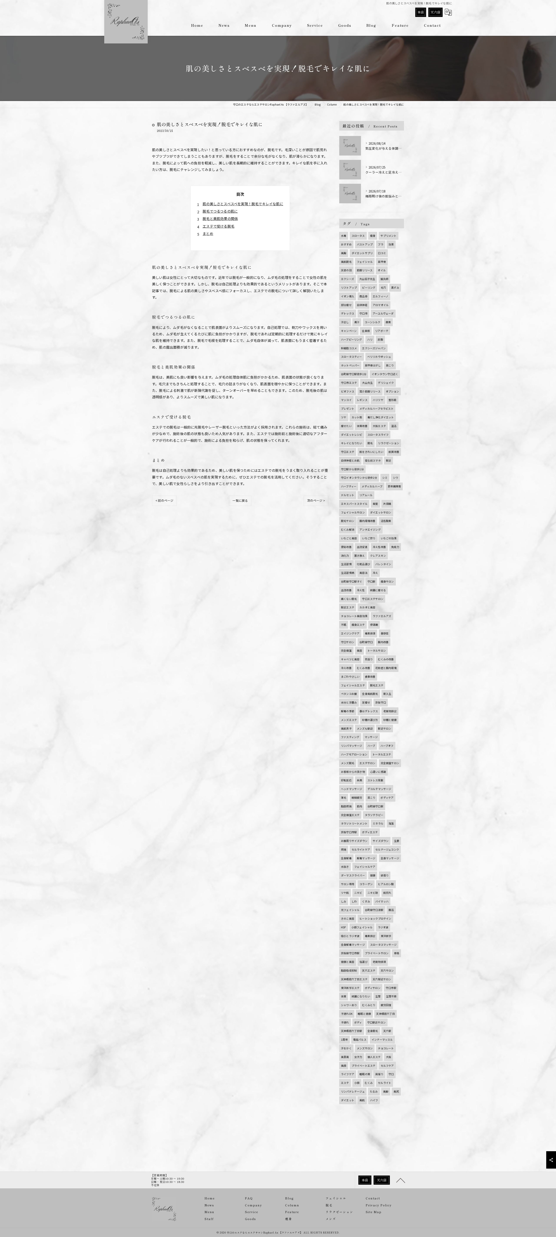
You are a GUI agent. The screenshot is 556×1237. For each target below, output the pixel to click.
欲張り (385, 875)
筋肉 (359, 806)
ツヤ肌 (345, 892)
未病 (359, 780)
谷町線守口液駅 (374, 910)
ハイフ (374, 1100)
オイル (382, 270)
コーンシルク (372, 322)
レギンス (362, 400)
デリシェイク (386, 382)
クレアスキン (378, 555)
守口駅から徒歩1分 (352, 469)
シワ (395, 477)
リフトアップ (349, 287)
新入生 (387, 694)
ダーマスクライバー (353, 875)
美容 (359, 650)
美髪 (375, 503)
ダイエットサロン (380, 512)
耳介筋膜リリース (370, 391)
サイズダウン (381, 841)
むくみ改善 (363, 668)
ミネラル (378, 823)
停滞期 (374, 624)
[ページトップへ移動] (400, 1180)
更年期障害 (394, 486)
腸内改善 (383, 642)
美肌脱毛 (346, 261)
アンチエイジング (370, 529)
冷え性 (361, 590)
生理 (378, 996)
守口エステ (347, 452)
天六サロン (387, 970)
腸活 (391, 910)
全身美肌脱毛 (370, 694)
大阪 (388, 1057)
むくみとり (368, 1005)
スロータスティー (351, 356)
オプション (392, 391)
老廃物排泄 (379, 962)
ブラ (380, 244)
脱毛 (370, 443)
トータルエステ (381, 754)
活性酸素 (386, 521)
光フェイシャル (350, 910)
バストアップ (365, 244)
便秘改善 (346, 547)
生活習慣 (346, 564)
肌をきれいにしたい (371, 452)
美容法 (363, 573)
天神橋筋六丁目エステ (354, 979)
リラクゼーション (388, 443)
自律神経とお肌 (350, 460)
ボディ (358, 1022)
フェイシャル (365, 261)
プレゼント (347, 408)
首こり (371, 797)
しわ (354, 901)
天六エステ (368, 970)
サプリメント (388, 235)
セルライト (384, 1083)
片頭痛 (387, 503)
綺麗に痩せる (378, 590)
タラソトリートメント (354, 823)
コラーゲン (366, 884)
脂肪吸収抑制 (349, 970)
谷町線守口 (366, 642)
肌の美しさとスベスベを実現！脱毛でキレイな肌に (243, 203)
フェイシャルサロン (353, 512)
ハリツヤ (378, 400)
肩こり (390, 365)
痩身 (372, 235)
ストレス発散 (375, 780)
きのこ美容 (347, 918)
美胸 (343, 253)
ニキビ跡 (372, 892)
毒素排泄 (370, 633)
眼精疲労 (357, 797)
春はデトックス (368, 711)
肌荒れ (387, 892)
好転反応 (346, 780)
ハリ (369, 339)
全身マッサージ (390, 858)
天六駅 (387, 1031)
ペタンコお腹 (349, 694)
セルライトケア (361, 849)
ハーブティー (348, 486)
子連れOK (346, 1013)
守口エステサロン (372, 599)
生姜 (396, 841)
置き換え (359, 555)
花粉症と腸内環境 (386, 668)
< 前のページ (164, 500)
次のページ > (316, 500)
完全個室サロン (390, 763)
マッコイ (346, 400)
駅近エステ (347, 607)
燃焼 (343, 849)
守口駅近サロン (376, 1022)
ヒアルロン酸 (386, 884)
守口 (391, 1074)
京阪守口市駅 (349, 832)
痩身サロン (387, 581)
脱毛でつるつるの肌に (220, 211)
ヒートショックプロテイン (375, 918)
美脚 (385, 1091)
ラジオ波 (383, 927)
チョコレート (386, 1048)
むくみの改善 (386, 659)
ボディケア (387, 797)
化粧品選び (363, 564)
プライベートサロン (377, 953)
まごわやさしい (350, 676)
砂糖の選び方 (370, 720)
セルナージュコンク (387, 849)
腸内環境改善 (367, 521)
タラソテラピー (374, 815)
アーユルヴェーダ (383, 313)
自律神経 (362, 305)
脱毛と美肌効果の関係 (220, 218)
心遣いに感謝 (378, 771)
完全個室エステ (350, 815)
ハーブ (371, 745)
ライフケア (347, 1074)
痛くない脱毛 (349, 599)
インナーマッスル (382, 1039)
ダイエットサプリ (362, 253)
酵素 (388, 322)
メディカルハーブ (372, 486)
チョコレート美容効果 (354, 616)
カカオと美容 (367, 607)
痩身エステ (358, 624)
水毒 (343, 235)
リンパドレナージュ (353, 1091)
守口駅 (371, 581)
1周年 (344, 1039)
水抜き (345, 866)
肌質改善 (394, 452)
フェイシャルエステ (353, 685)
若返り (369, 659)
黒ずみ (395, 287)
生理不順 (391, 996)
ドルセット (347, 495)
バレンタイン (383, 564)
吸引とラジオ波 (350, 936)
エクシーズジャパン (374, 348)
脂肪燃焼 (346, 806)
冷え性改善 (379, 547)
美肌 (362, 1100)
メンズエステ (349, 720)
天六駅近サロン (382, 979)
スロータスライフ (378, 434)
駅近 (388, 460)
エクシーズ (347, 279)
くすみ (366, 901)
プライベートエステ (364, 1065)
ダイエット (347, 1100)
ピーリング (368, 287)
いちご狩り (368, 538)
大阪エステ (379, 426)
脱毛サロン (347, 521)
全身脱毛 (372, 1031)
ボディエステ (370, 832)
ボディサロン (373, 988)
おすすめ (346, 244)
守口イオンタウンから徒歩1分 (359, 477)
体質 (343, 996)
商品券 (363, 296)
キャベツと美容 (350, 659)
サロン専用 (347, 884)
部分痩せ (346, 305)
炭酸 (380, 339)
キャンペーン (349, 331)
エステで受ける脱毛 (218, 226)
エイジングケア (350, 633)
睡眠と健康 (364, 1013)
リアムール (365, 495)
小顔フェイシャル (362, 927)
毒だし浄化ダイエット (380, 417)
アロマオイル (381, 305)
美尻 (396, 1091)
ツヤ (343, 417)
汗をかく (346, 1048)
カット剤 (357, 417)
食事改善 (370, 676)
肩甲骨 (382, 261)
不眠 (343, 624)
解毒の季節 (347, 711)
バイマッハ (382, 901)
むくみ (369, 1083)
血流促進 (362, 547)
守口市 (363, 313)
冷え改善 (346, 668)
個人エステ (374, 1057)
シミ (384, 477)
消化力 (345, 555)
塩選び (363, 962)
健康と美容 (347, 962)
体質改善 (362, 426)
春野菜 (385, 633)
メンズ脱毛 (347, 763)
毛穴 (383, 287)
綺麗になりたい (361, 996)
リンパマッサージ (351, 745)
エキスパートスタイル (354, 503)
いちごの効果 (389, 538)
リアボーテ (381, 331)
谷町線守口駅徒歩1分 (353, 374)
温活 (393, 426)
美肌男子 (346, 728)
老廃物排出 (390, 711)
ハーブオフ (387, 745)
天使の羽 (346, 270)
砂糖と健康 (390, 720)
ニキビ (358, 892)
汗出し (345, 322)
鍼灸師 (385, 279)
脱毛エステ (376, 685)
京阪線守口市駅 (350, 953)
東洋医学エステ (350, 988)
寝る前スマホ (373, 460)
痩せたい (346, 426)
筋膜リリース (364, 270)
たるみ (374, 1091)
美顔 (343, 1065)
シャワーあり (349, 1005)
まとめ (208, 233)
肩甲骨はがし (373, 365)
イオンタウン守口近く (385, 374)
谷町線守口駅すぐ (351, 581)
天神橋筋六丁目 (385, 1013)
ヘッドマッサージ (351, 789)
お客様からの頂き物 (353, 771)
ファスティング (350, 737)
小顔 (356, 1083)
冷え (375, 573)
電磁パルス (359, 1039)
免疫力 (395, 547)
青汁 (356, 322)
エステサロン (367, 763)
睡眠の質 (364, 1074)
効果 (391, 244)
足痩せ (366, 702)
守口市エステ (349, 382)
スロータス (358, 235)
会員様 (366, 331)
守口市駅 (391, 988)
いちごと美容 (349, 538)
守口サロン (347, 642)
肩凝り (379, 1074)
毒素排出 (370, 936)
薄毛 (343, 797)
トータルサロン (376, 650)
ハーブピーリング (351, 339)
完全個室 (346, 650)
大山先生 (367, 382)
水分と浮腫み (349, 702)
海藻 (391, 823)
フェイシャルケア (365, 866)
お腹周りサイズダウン (354, 841)
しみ (343, 901)
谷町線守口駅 (375, 806)
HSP (343, 927)
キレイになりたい (351, 443)
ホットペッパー (350, 365)
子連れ (345, 1022)
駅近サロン (384, 728)
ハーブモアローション (354, 754)
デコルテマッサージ (379, 789)
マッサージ (371, 737)
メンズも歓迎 (365, 728)
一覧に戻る (240, 500)
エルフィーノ (380, 296)
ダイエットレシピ (351, 434)
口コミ (382, 253)
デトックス (347, 313)
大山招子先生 (367, 279)
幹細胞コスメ (349, 348)
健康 (372, 875)
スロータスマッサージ (383, 944)
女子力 (358, 1057)
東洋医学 (386, 936)
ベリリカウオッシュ (379, 356)
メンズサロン (365, 1048)
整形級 (393, 400)
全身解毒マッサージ (353, 944)
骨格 (396, 953)
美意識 (345, 1057)
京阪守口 (380, 702)
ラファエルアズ (382, 616)
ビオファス (347, 391)
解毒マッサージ (366, 858)
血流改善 (346, 590)
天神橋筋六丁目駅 (351, 1031)
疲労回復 (386, 1005)
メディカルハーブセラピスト (376, 408)
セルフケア (387, 1065)
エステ (345, 1083)
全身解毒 (346, 858)
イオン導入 (347, 296)
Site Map (374, 1212)
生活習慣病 (347, 573)
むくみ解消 (347, 529)
